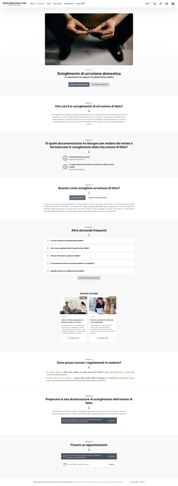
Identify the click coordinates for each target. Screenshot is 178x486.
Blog (48, 4)
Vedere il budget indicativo (97, 198)
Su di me (41, 4)
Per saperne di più (73, 338)
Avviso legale (134, 482)
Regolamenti (69, 4)
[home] (14, 3)
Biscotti (142, 482)
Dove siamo (57, 4)
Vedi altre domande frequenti (89, 278)
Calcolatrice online (77, 198)
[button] (32, 3)
